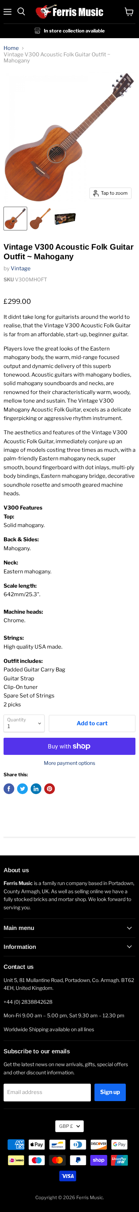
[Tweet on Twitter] (22, 788)
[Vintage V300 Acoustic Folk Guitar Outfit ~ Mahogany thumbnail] (15, 218)
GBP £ (66, 1126)
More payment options (69, 763)
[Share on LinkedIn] (36, 788)
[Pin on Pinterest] (49, 788)
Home (11, 48)
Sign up (110, 1092)
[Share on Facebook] (9, 788)
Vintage (21, 268)
